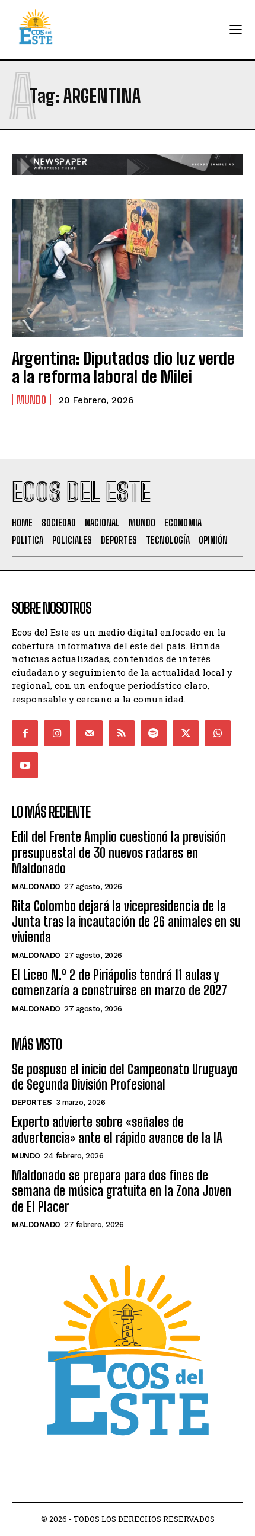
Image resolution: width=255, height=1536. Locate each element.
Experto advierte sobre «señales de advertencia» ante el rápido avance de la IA (117, 1129)
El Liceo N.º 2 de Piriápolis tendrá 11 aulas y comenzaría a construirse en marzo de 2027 (119, 982)
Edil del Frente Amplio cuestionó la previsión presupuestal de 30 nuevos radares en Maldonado (119, 852)
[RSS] (122, 733)
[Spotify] (154, 733)
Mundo (31, 399)
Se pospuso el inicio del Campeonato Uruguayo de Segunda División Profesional (125, 1077)
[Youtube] (25, 765)
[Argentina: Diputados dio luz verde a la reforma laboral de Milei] (127, 268)
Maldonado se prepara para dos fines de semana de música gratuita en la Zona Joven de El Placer (121, 1191)
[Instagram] (57, 733)
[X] (186, 733)
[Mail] (89, 733)
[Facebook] (25, 733)
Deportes (32, 1102)
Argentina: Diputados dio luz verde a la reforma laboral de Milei (123, 367)
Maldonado (36, 886)
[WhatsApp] (218, 733)
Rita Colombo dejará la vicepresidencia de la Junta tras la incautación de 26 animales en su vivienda (126, 922)
